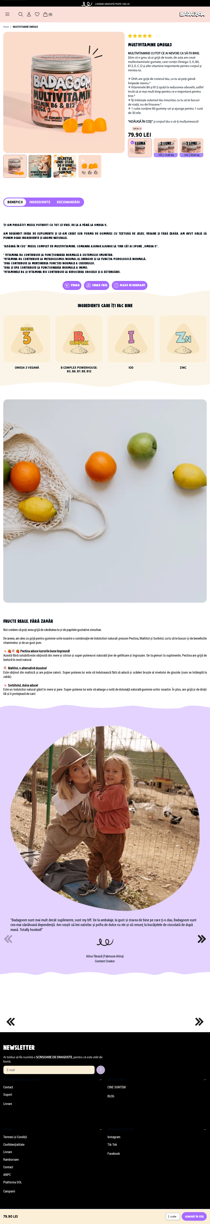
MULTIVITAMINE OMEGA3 (25, 26)
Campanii (9, 1191)
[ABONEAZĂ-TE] (100, 1070)
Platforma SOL (12, 1182)
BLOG (110, 1096)
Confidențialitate (13, 1144)
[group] (15, 166)
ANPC (7, 1175)
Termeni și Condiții (15, 1137)
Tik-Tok (112, 1144)
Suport (7, 1094)
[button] (140, 35)
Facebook (113, 1153)
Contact (8, 1087)
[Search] (21, 14)
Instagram (113, 1137)
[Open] (7, 14)
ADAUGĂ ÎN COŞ (194, 1216)
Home (6, 26)
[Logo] (192, 14)
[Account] (29, 14)
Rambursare (11, 1159)
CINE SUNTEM (116, 1087)
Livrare (7, 1104)
